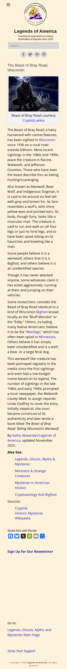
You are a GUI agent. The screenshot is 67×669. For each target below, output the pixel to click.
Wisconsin (47, 140)
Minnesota (47, 337)
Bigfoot (42, 312)
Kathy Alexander (25, 435)
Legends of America (35, 31)
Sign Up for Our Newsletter (30, 551)
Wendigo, (33, 332)
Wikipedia (22, 518)
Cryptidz (21, 508)
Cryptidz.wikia (33, 120)
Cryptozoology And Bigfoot (36, 494)
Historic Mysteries (29, 513)
